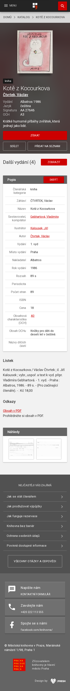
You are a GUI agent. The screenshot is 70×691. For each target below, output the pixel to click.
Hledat (61, 6)
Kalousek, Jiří (39, 228)
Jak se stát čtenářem (21, 496)
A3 (33, 316)
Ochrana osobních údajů (23, 536)
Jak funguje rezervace (22, 516)
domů (7, 17)
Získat (35, 135)
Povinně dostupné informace (26, 545)
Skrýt (54, 179)
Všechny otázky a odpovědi (35, 561)
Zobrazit (54, 162)
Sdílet (14, 146)
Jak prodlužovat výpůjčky (24, 506)
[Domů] (35, 6)
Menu (10, 5)
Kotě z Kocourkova (50, 17)
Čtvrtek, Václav (15, 94)
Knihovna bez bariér (20, 526)
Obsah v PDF (12, 411)
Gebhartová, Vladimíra (44, 216)
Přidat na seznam (47, 146)
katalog (24, 17)
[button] (35, 52)
